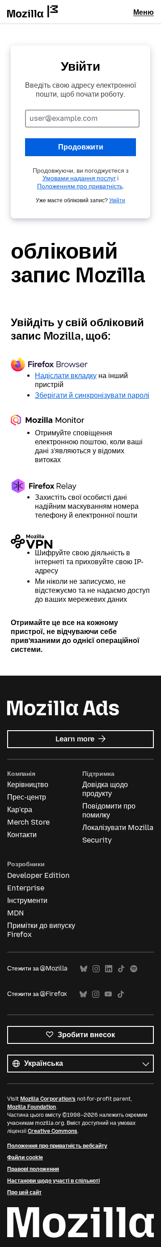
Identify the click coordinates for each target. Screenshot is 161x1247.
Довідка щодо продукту (105, 789)
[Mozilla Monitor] (80, 421)
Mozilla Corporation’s (48, 1099)
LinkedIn (108, 969)
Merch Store (28, 822)
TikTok (121, 969)
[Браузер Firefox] (80, 364)
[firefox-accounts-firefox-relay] (80, 486)
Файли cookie (25, 1157)
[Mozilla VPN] (80, 541)
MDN (15, 913)
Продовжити (80, 147)
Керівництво (27, 784)
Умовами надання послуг (79, 178)
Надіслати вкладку (66, 375)
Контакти (22, 834)
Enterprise (25, 888)
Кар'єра (19, 809)
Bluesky (83, 969)
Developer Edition (38, 875)
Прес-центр (26, 797)
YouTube (108, 994)
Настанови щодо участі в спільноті (53, 1181)
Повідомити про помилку (109, 810)
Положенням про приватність (80, 186)
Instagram (96, 969)
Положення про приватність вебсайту (57, 1146)
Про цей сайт (24, 1192)
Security (97, 840)
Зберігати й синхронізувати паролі (92, 395)
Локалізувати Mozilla (117, 827)
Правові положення (33, 1169)
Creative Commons (52, 1131)
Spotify (133, 969)
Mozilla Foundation (31, 1107)
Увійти (117, 200)
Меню (143, 12)
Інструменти (27, 900)
